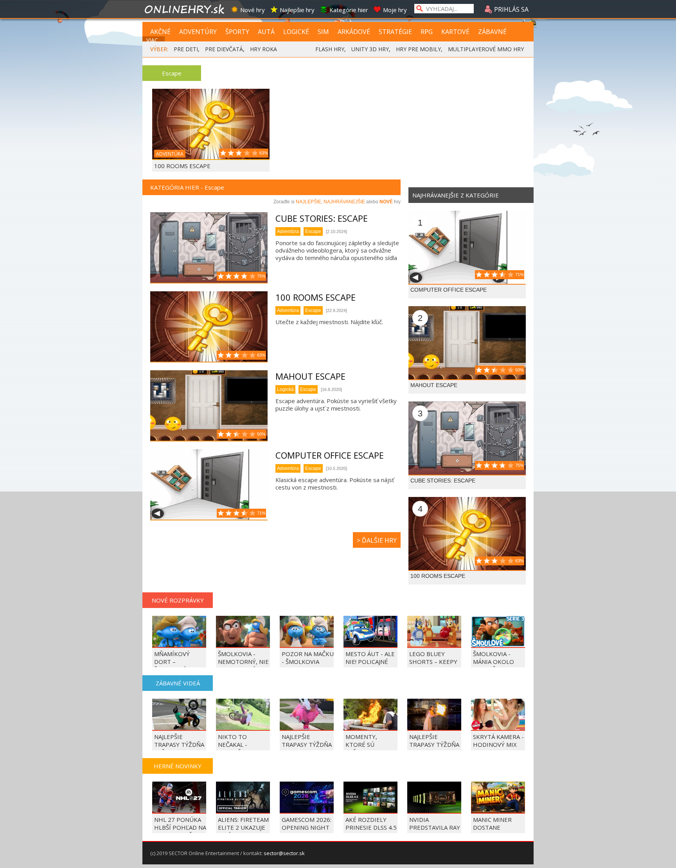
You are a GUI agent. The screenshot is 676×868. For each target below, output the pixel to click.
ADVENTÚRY (198, 31)
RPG (427, 31)
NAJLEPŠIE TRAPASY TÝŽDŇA (434, 740)
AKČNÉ (160, 31)
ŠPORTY (237, 31)
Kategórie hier (348, 10)
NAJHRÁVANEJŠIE (344, 201)
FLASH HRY (329, 49)
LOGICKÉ (296, 31)
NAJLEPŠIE (308, 201)
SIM (323, 31)
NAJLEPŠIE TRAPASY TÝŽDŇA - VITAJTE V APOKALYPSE (307, 748)
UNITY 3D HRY (370, 49)
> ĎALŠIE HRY (377, 540)
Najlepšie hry (297, 10)
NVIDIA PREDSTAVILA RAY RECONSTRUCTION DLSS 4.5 (436, 831)
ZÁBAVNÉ (492, 31)
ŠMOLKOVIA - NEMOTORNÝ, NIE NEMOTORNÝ (243, 661)
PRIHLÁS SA (511, 9)
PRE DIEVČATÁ (224, 49)
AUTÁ (266, 31)
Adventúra (288, 231)
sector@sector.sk (284, 853)
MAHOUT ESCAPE (310, 376)
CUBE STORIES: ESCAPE (321, 218)
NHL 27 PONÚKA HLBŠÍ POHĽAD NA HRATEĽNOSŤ (180, 827)
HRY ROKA (263, 49)
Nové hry (252, 10)
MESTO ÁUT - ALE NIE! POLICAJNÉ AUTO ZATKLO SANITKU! (370, 665)
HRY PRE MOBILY (418, 49)
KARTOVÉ (455, 31)
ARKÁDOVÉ (354, 31)
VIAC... (154, 40)
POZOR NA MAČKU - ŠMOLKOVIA (308, 657)
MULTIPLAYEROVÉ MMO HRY (486, 49)
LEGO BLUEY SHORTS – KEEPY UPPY (433, 661)
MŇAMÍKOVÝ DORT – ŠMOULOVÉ (172, 661)
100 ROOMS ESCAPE (182, 166)
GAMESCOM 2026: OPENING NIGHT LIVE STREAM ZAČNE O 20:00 (306, 831)
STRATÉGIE (395, 31)
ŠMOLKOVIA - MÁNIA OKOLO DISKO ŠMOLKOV (497, 661)
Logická (285, 389)
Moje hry (395, 10)
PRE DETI (186, 49)
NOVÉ (386, 201)
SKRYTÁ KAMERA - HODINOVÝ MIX (498, 740)
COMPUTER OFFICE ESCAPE (329, 455)
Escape (313, 231)
